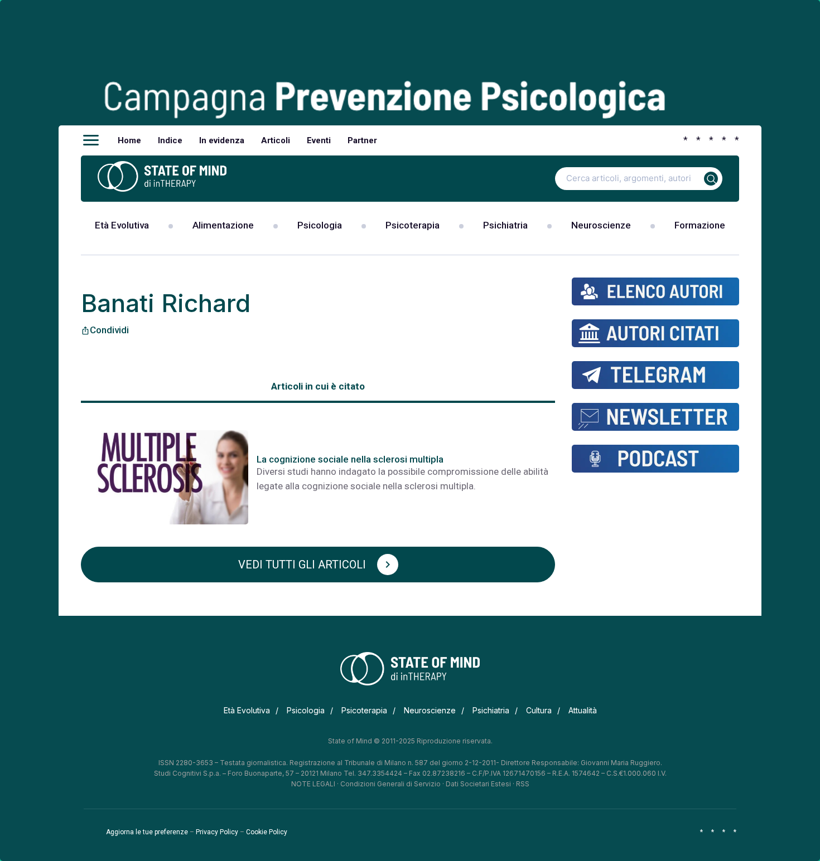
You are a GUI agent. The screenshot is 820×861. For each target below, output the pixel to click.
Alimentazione (223, 225)
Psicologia (319, 225)
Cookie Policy (266, 832)
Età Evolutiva (122, 225)
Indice (170, 140)
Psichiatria (505, 225)
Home (129, 140)
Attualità (582, 710)
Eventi (319, 140)
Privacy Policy (217, 832)
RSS (522, 784)
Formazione (699, 225)
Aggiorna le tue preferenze (147, 832)
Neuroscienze (601, 225)
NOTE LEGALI (313, 784)
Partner (362, 140)
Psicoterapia (412, 225)
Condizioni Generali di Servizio (390, 784)
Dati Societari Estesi (478, 784)
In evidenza (221, 140)
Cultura (539, 710)
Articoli (275, 140)
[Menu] (91, 140)
